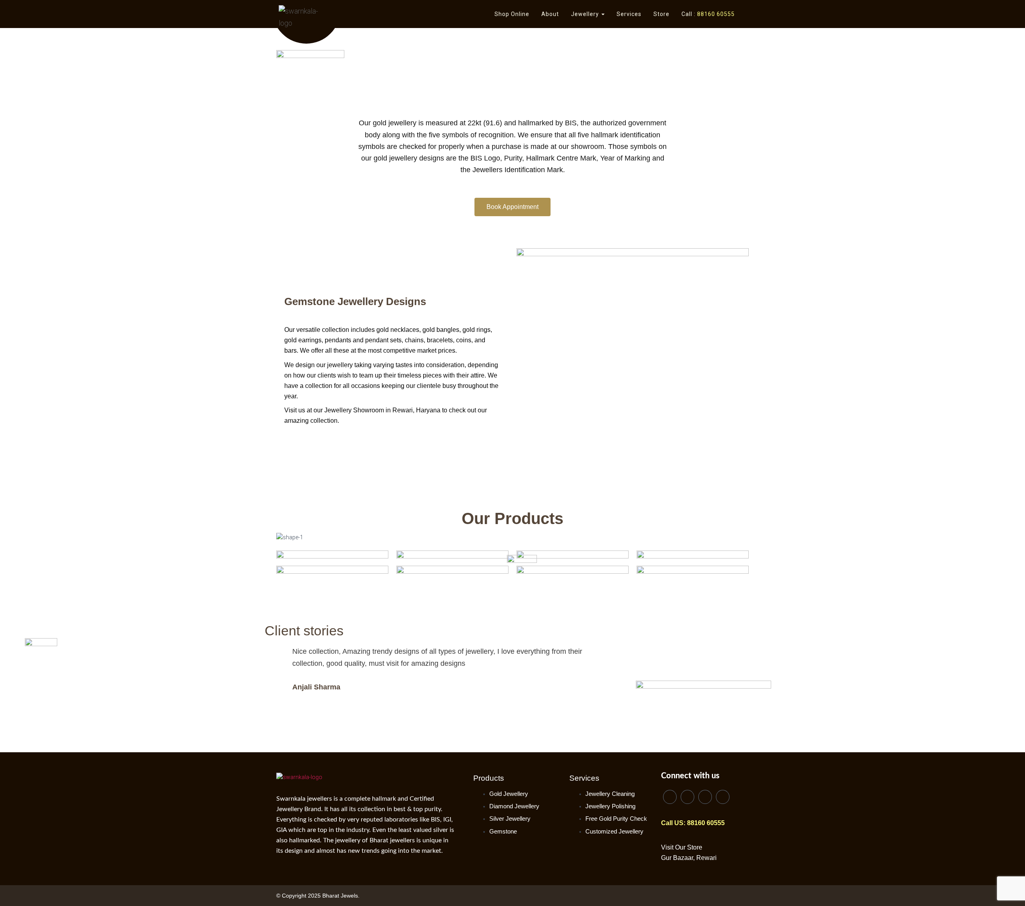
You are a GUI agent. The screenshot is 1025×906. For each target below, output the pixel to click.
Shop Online (511, 14)
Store (661, 14)
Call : (708, 14)
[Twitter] (723, 797)
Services (629, 14)
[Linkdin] (670, 797)
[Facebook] (687, 797)
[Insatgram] (705, 797)
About (550, 14)
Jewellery (586, 14)
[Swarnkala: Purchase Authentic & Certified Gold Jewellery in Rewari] (308, 18)
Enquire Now (332, 538)
